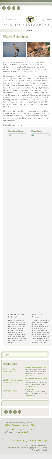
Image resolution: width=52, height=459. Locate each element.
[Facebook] (9, 8)
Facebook (16, 425)
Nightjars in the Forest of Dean (35, 367)
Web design (42, 441)
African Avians (30, 389)
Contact (15, 441)
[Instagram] (14, 8)
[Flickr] (18, 8)
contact (24, 432)
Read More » (29, 376)
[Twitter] (4, 8)
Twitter (7, 425)
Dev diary (23, 441)
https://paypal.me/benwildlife (23, 429)
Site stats (32, 441)
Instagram (25, 425)
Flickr (33, 425)
